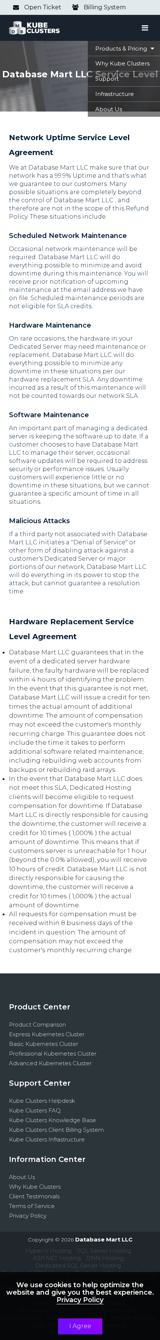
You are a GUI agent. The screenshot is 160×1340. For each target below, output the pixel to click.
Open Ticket (42, 7)
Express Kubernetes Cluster (46, 1034)
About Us (22, 1176)
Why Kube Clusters (35, 1186)
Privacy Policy (28, 1215)
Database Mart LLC (103, 1239)
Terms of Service (32, 1205)
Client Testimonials (34, 1196)
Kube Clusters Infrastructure (47, 1139)
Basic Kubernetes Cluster (43, 1043)
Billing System (104, 7)
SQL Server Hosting (104, 1250)
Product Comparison (37, 1024)
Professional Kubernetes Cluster (52, 1053)
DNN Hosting (105, 1258)
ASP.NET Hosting (57, 1258)
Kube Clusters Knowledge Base (52, 1120)
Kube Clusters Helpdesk (42, 1100)
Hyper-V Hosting (48, 1250)
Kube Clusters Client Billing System (56, 1129)
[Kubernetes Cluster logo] (34, 28)
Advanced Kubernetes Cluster (50, 1063)
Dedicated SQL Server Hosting (78, 1265)
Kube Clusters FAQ (35, 1110)
